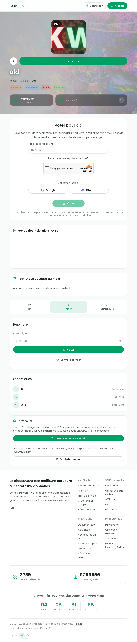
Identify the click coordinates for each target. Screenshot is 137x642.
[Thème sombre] (27, 635)
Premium (83, 490)
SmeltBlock (112, 538)
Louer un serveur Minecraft (70, 438)
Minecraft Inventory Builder (115, 545)
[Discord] (13, 508)
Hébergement (86, 509)
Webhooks (84, 548)
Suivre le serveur (70, 359)
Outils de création (70, 459)
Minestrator (112, 524)
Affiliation (110, 499)
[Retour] (13, 61)
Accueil (13, 80)
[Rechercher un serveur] (23, 5)
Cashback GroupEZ (111, 531)
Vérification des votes (87, 555)
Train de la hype (87, 495)
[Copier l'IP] (121, 100)
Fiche (30, 308)
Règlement (111, 509)
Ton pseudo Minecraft (40, 143)
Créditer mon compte (86, 502)
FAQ (107, 504)
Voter (75, 61)
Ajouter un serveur (88, 485)
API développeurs (88, 543)
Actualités (84, 529)
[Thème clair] (22, 635)
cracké (24, 80)
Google (50, 190)
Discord (91, 190)
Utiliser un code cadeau (114, 492)
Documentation (87, 524)
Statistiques (107, 308)
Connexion (111, 485)
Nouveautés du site (87, 536)
